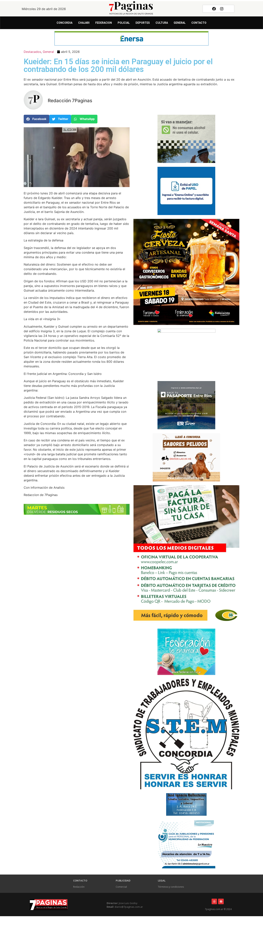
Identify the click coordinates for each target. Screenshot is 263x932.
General (180, 22)
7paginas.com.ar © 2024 (218, 909)
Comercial (121, 886)
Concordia (64, 22)
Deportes (143, 22)
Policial (124, 22)
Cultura (162, 22)
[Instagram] (222, 9)
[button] (36, 119)
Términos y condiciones (171, 886)
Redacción (79, 886)
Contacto (198, 22)
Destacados (32, 52)
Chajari (84, 22)
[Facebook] (214, 9)
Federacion (103, 22)
